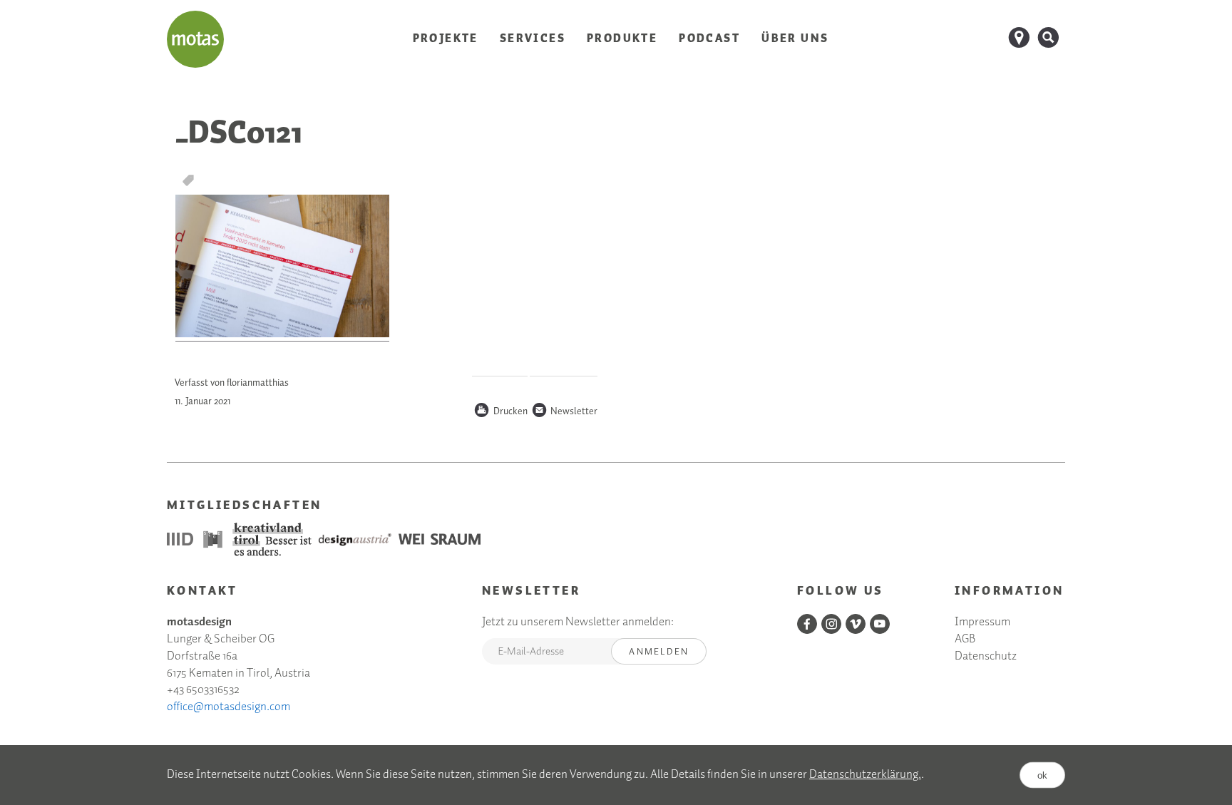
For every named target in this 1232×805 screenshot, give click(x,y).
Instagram (831, 624)
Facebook (807, 624)
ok (1042, 774)
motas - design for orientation (195, 39)
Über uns (794, 39)
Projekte (445, 39)
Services (532, 39)
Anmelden (659, 652)
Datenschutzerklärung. (865, 774)
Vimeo (856, 624)
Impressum (982, 623)
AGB (965, 640)
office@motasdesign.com (228, 707)
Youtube (880, 624)
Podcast (709, 39)
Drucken (500, 412)
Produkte (622, 39)
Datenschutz (986, 657)
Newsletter (564, 412)
